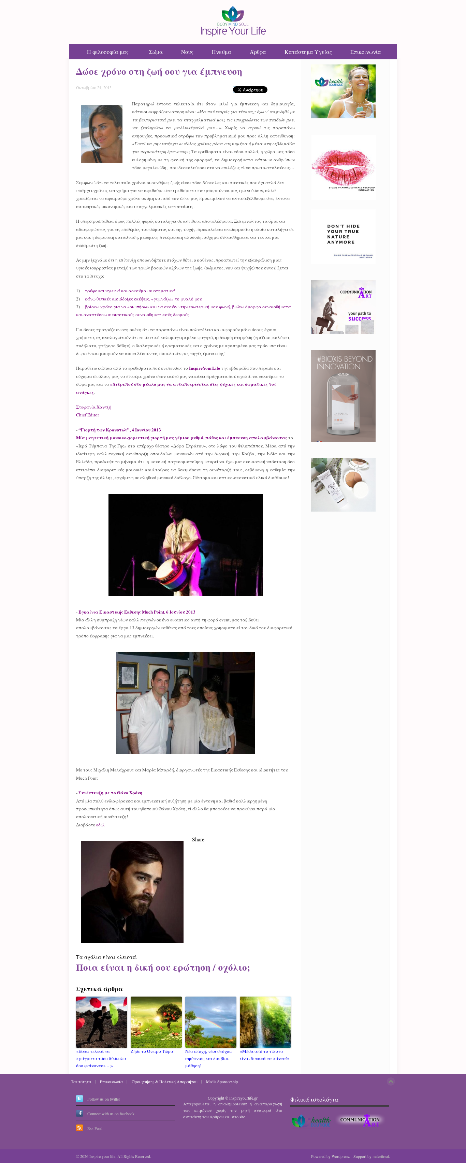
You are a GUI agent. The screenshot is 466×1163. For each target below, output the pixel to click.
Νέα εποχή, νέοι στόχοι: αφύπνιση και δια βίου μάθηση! (208, 1058)
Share (198, 839)
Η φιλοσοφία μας (108, 51)
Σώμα (156, 51)
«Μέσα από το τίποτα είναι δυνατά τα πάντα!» (265, 1054)
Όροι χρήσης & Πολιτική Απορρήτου (165, 1081)
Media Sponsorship (222, 1081)
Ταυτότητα (81, 1081)
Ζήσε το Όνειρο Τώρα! (153, 1051)
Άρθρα (258, 51)
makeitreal (381, 1156)
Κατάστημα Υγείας (308, 51)
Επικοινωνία (365, 51)
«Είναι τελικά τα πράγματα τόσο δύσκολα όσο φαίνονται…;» (101, 1058)
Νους (187, 51)
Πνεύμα (221, 51)
